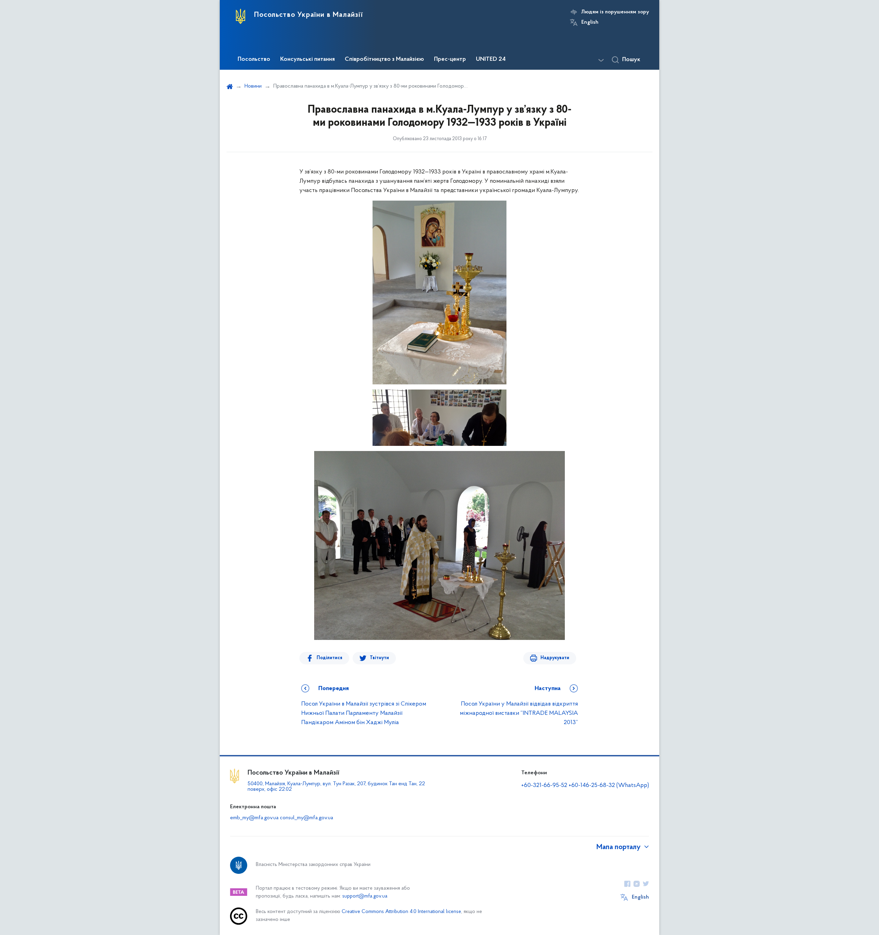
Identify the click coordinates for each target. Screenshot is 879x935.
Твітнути (379, 658)
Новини (253, 86)
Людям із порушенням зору (615, 12)
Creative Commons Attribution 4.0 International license (401, 911)
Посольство (254, 59)
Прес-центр (450, 59)
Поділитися (329, 658)
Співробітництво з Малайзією (384, 59)
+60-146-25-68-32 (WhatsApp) (609, 785)
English (589, 22)
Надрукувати (554, 658)
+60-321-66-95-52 (544, 785)
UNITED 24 (491, 59)
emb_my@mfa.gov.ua (254, 818)
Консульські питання (307, 59)
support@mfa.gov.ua (364, 896)
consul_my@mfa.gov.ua (306, 818)
